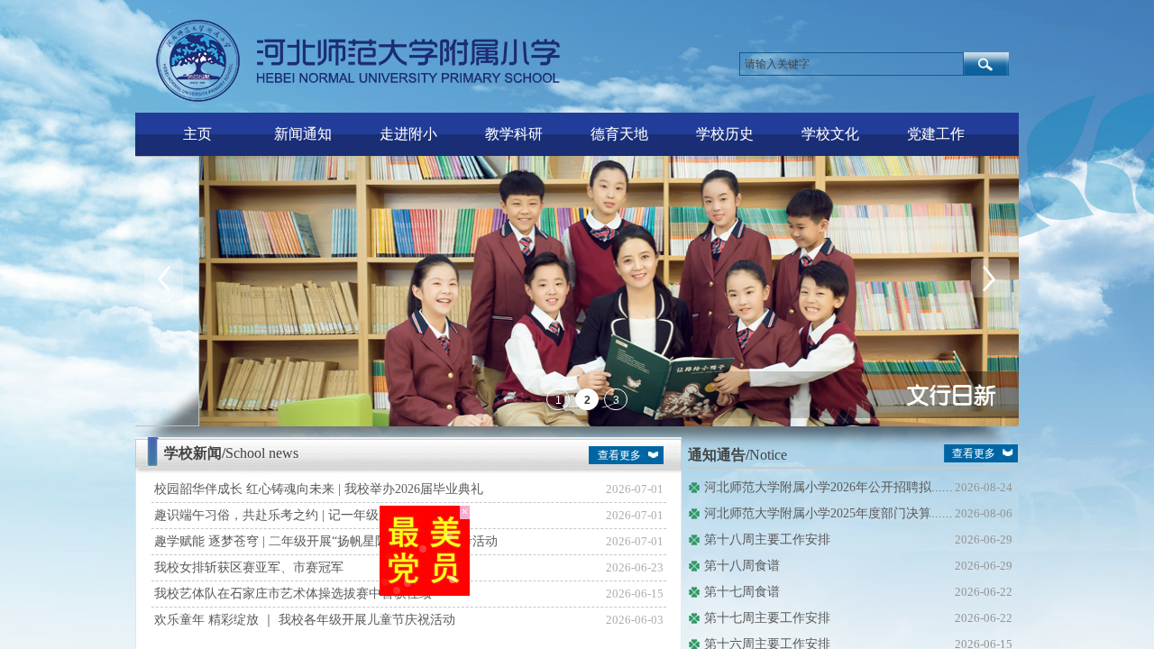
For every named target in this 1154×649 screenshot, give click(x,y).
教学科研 (514, 134)
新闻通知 (303, 134)
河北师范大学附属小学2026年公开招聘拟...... (828, 487)
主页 (197, 134)
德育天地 (619, 134)
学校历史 (725, 134)
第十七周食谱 (742, 592)
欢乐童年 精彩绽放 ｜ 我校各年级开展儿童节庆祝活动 (304, 619)
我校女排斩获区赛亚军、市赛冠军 (248, 567)
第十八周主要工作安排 (767, 539)
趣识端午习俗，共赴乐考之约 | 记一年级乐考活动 (291, 515)
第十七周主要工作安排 (767, 618)
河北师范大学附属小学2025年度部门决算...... (828, 513)
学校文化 (830, 134)
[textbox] (851, 64)
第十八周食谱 (742, 565)
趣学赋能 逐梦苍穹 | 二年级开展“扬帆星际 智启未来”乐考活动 (326, 541)
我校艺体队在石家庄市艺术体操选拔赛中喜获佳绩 (293, 593)
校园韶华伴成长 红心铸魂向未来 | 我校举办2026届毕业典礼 (318, 489)
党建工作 (936, 134)
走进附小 (408, 134)
